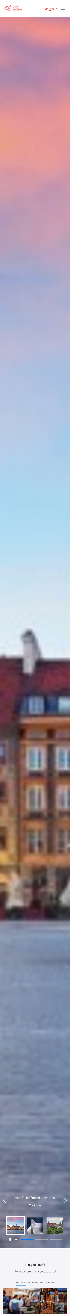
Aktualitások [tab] (33, 1282)
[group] (15, 1225)
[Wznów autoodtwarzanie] (16, 1239)
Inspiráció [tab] (20, 1282)
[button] (65, 1200)
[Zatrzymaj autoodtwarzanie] (9, 1239)
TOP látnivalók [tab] (47, 1282)
